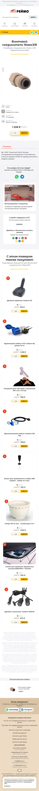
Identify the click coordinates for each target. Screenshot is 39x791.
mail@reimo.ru (13, 5)
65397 (17, 642)
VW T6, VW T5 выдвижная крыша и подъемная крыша (19, 721)
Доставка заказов (19, 748)
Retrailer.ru (19, 770)
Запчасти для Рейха (19, 736)
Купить (24, 133)
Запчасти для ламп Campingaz (19, 730)
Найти (33, 17)
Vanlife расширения (19, 733)
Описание (7, 146)
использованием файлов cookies (13, 780)
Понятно (7, 786)
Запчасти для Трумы (19, 742)
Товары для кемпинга (19, 739)
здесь (30, 640)
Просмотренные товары (19, 679)
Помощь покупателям (19, 757)
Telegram (36, 32)
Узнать (19, 224)
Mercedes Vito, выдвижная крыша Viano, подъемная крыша (19, 726)
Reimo (19, 11)
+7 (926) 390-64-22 (27, 5)
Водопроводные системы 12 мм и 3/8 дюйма (22, 646)
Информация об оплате (19, 753)
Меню (5, 32)
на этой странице (23, 649)
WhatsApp (31, 32)
